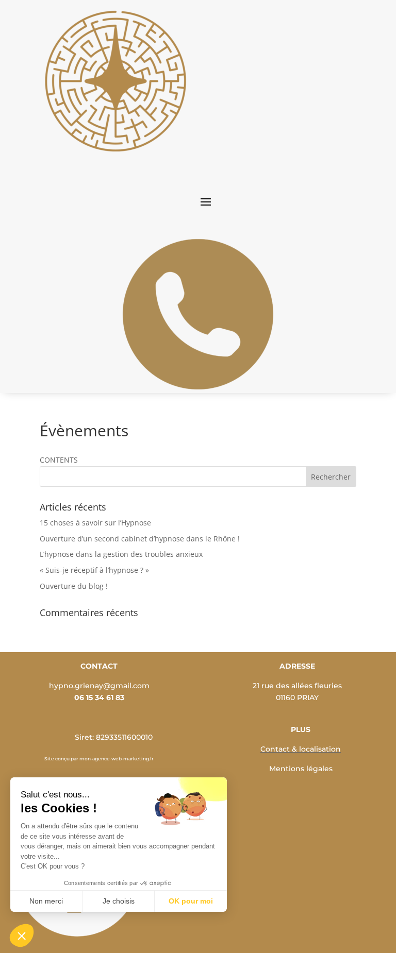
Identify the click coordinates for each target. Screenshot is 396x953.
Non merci (46, 901)
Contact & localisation (300, 749)
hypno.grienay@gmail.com (99, 685)
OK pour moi (191, 901)
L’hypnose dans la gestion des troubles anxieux (121, 554)
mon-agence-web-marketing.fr (116, 758)
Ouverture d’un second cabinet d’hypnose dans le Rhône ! (140, 538)
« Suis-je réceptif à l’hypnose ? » (94, 570)
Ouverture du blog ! (74, 586)
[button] (21, 935)
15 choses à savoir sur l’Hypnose (95, 522)
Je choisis (119, 901)
